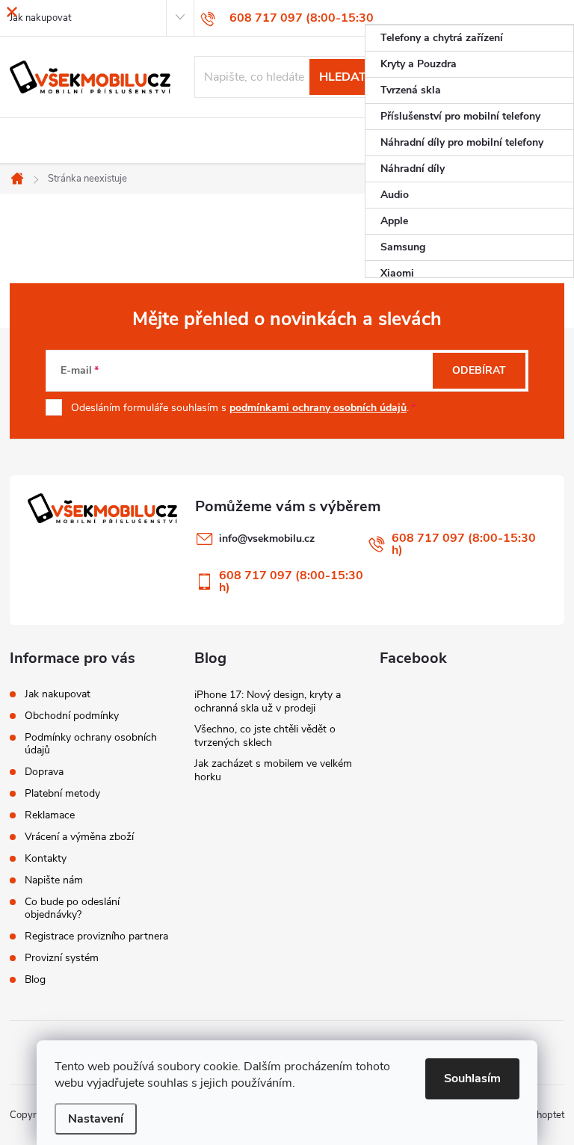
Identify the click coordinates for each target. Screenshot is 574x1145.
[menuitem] (469, 38)
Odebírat (479, 370)
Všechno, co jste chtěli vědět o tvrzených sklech (265, 736)
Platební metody (62, 793)
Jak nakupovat (57, 694)
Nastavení (95, 1119)
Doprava (44, 772)
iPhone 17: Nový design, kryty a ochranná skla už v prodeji (267, 701)
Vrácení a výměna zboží (79, 837)
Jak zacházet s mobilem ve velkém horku (273, 770)
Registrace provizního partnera (96, 936)
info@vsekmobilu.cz (267, 538)
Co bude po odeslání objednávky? (72, 908)
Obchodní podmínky (72, 716)
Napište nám (54, 880)
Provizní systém (62, 958)
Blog (35, 979)
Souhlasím (472, 1078)
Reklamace (50, 815)
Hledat (342, 77)
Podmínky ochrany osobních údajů (91, 743)
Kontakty (46, 858)
